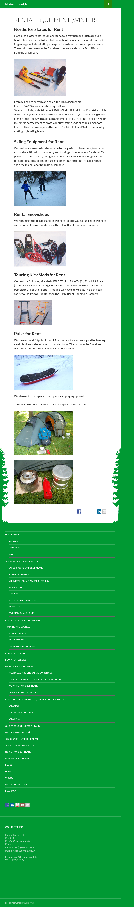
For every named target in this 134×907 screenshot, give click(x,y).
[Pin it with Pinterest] (94, 511)
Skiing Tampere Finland (18, 752)
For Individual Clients (21, 613)
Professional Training (22, 646)
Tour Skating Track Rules (19, 745)
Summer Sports (17, 633)
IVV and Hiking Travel (17, 758)
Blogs (8, 765)
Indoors (13, 593)
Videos (9, 777)
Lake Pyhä (14, 718)
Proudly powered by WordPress (19, 902)
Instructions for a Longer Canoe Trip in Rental (35, 679)
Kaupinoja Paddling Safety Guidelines (30, 672)
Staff (12, 554)
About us (14, 541)
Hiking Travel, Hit (17, 4)
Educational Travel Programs (22, 620)
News (8, 771)
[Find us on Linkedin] (12, 805)
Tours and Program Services (21, 561)
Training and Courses (17, 626)
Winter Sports (17, 639)
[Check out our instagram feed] (22, 805)
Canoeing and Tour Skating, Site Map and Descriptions (35, 699)
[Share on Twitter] (84, 511)
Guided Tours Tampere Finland (26, 567)
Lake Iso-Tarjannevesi (21, 712)
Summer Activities (19, 574)
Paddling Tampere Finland (20, 666)
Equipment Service (15, 660)
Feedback (10, 790)
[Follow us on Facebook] (7, 805)
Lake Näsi (14, 706)
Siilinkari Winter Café (17, 732)
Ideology (14, 547)
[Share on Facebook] (79, 511)
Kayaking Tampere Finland (23, 685)
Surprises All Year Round (23, 600)
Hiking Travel (13, 534)
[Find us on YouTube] (17, 805)
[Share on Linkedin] (99, 511)
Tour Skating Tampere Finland (22, 739)
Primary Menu (116, 4)
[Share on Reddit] (89, 511)
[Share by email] (104, 511)
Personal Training (15, 653)
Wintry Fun (15, 587)
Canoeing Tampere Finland (24, 692)
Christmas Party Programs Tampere (29, 580)
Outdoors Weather (16, 784)
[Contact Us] (27, 805)
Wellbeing (15, 606)
